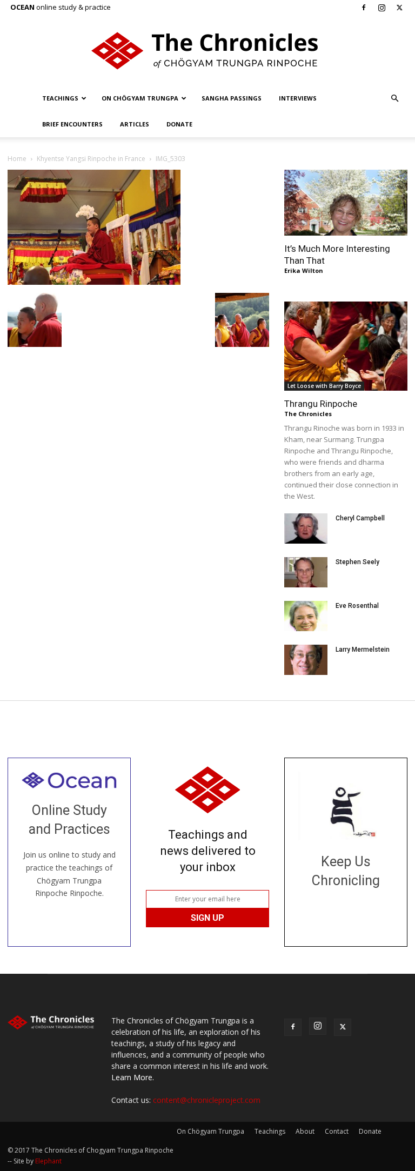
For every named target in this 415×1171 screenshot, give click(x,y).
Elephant (48, 1161)
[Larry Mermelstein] (305, 660)
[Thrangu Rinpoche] (345, 346)
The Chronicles (308, 414)
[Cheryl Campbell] (305, 528)
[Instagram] (381, 7)
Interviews (298, 98)
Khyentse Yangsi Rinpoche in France (91, 158)
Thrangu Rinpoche (320, 403)
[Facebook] (364, 7)
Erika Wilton (303, 270)
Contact (337, 1131)
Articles (134, 124)
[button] (394, 98)
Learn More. (132, 1077)
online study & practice (60, 7)
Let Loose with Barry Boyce (324, 386)
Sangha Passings (232, 98)
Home (17, 158)
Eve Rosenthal (357, 606)
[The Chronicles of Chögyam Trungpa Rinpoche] (207, 51)
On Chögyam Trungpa (140, 98)
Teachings (60, 98)
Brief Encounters (72, 124)
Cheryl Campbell (360, 518)
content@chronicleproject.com (206, 1100)
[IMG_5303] (94, 281)
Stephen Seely (357, 562)
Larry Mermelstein (363, 649)
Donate (179, 124)
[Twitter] (399, 7)
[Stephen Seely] (305, 572)
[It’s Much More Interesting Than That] (345, 203)
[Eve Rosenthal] (305, 616)
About (305, 1131)
